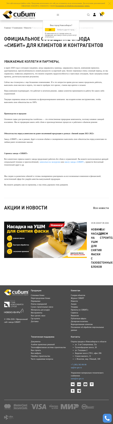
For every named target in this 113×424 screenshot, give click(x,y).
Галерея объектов (78, 295)
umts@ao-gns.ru (77, 379)
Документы (35, 342)
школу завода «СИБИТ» (74, 162)
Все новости (101, 207)
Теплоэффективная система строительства (48, 347)
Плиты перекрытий (39, 304)
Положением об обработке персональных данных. (72, 6)
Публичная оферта (78, 318)
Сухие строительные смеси (42, 307)
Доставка (34, 321)
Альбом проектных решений (43, 344)
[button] (109, 3)
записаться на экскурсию (50, 162)
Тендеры (74, 307)
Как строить (36, 350)
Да (50, 29)
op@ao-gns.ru (76, 368)
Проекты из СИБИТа (79, 310)
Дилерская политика (79, 321)
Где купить (35, 318)
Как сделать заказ (38, 316)
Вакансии (75, 316)
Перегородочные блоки (40, 298)
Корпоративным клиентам (82, 324)
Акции (73, 304)
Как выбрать (36, 353)
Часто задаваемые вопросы (42, 359)
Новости (27, 28)
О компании (17, 28)
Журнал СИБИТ (77, 298)
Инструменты (36, 313)
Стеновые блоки (37, 295)
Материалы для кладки (40, 310)
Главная (7, 28)
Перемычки (35, 301)
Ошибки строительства (40, 356)
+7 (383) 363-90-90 (78, 365)
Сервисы (74, 313)
